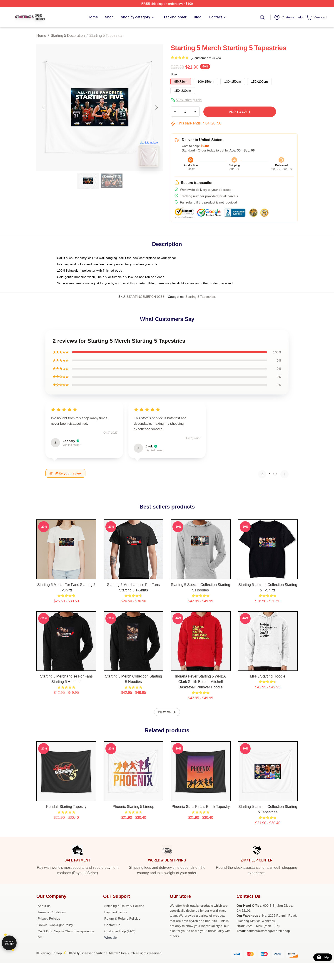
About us (44, 906)
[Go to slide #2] (112, 181)
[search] (262, 17)
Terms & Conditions (52, 912)
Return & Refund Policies (122, 918)
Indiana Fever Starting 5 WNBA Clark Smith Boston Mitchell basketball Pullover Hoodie (200, 681)
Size (174, 74)
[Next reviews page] (284, 474)
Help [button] (326, 957)
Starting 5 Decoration (68, 35)
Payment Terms (115, 912)
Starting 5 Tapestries (105, 35)
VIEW (66, 575)
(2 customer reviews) (206, 58)
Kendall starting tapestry (66, 807)
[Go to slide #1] (88, 181)
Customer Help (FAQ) (119, 931)
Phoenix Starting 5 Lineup (133, 807)
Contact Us (112, 925)
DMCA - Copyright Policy (55, 925)
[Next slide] (156, 107)
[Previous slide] (43, 107)
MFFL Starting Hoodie (267, 676)
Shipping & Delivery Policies (124, 906)
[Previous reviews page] (262, 474)
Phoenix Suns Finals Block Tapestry (201, 807)
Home (41, 35)
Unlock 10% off (9, 943)
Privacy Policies (49, 918)
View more (167, 712)
